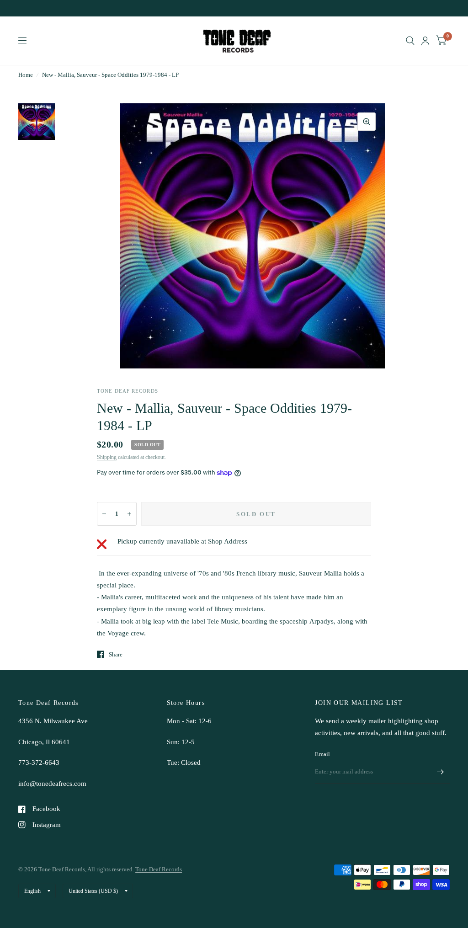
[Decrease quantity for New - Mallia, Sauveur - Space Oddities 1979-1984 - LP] (104, 513)
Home (25, 74)
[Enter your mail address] (440, 772)
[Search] (410, 40)
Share (115, 654)
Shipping (107, 457)
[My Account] (425, 40)
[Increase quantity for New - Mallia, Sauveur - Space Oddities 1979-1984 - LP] (129, 513)
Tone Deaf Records (158, 869)
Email (322, 754)
